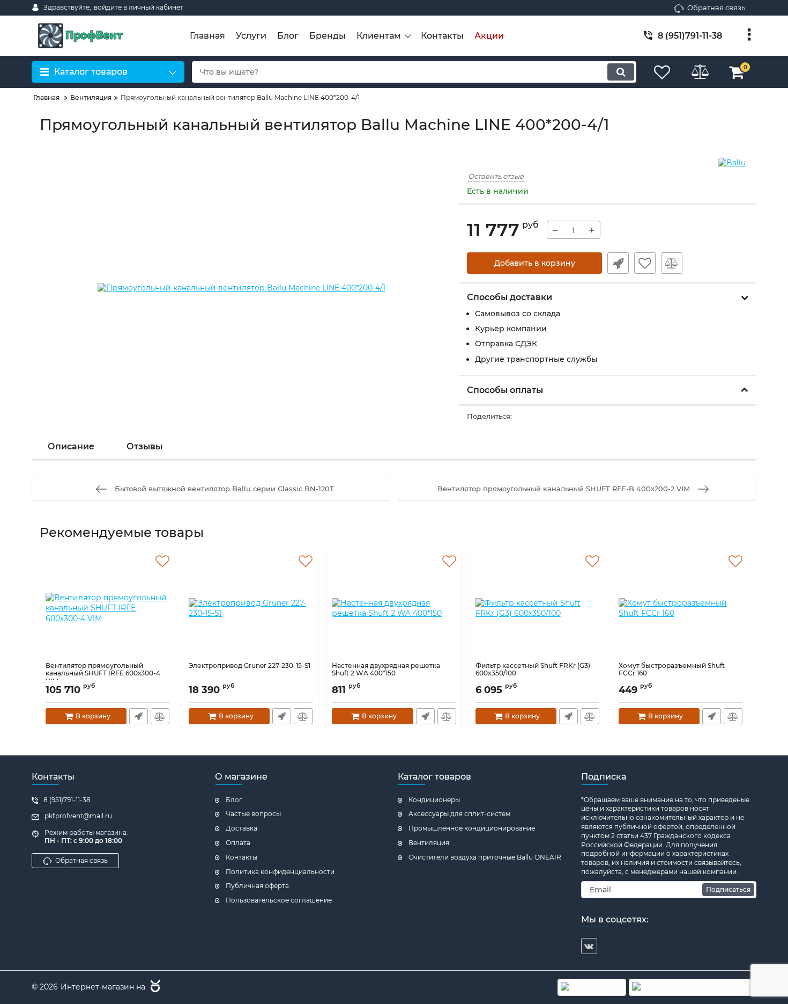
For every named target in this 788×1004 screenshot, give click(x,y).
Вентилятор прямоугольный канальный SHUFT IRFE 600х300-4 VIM (103, 673)
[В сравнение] (671, 263)
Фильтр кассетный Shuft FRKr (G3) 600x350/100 (532, 669)
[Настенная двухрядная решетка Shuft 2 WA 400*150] (394, 608)
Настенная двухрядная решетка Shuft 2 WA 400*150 (386, 669)
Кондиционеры (434, 800)
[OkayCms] (154, 987)
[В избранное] (645, 263)
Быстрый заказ (618, 263)
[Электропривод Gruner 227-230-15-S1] (251, 608)
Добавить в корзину (534, 263)
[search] (620, 72)
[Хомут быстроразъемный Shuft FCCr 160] (680, 608)
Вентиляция (428, 843)
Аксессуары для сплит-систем (459, 814)
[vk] (589, 946)
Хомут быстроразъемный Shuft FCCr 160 (672, 669)
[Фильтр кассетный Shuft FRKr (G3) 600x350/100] (537, 608)
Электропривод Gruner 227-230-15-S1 (249, 666)
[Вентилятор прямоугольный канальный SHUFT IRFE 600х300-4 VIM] (107, 608)
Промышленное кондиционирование (471, 828)
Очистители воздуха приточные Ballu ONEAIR (484, 857)
